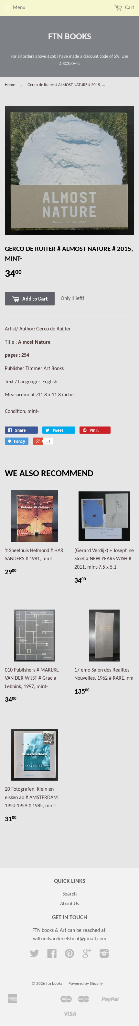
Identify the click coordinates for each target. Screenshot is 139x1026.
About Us (69, 904)
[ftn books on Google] (87, 955)
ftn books (69, 37)
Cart (129, 7)
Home (10, 85)
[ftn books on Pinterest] (69, 955)
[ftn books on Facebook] (52, 955)
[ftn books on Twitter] (34, 955)
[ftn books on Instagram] (104, 955)
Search (69, 894)
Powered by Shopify (86, 984)
